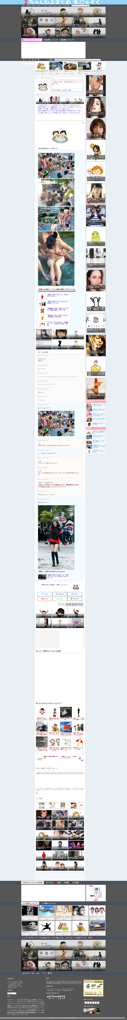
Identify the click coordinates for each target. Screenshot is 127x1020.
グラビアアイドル (37, 1001)
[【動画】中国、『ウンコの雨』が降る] (78, 741)
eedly (38, 5)
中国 (38, 94)
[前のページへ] (48, 60)
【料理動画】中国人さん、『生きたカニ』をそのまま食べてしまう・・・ (41, 719)
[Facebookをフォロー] (70, 605)
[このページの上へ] (50, 60)
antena (50, 5)
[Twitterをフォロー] (67, 605)
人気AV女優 (25, 1006)
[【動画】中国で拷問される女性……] (66, 712)
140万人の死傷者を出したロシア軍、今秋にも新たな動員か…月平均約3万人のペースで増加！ (60, 110)
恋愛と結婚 (19, 1007)
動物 (11, 1007)
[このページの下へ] (52, 60)
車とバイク (38, 1012)
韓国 (42, 1012)
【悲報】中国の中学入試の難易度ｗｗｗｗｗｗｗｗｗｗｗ (66, 749)
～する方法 (17, 1014)
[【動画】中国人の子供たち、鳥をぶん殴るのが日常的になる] (54, 741)
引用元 (83, 122)
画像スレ (16, 1010)
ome (23, 5)
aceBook (28, 5)
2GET (90, 938)
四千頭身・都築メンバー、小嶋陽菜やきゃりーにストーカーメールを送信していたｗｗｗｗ (59, 107)
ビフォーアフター (27, 1003)
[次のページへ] (49, 60)
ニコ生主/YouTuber (17, 1003)
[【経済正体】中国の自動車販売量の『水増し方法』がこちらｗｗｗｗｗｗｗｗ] (66, 727)
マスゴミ (13, 1005)
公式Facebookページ (52, 990)
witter (33, 5)
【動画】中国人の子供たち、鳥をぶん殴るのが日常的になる (53, 749)
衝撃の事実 (24, 1012)
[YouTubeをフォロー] (79, 605)
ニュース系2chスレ (12, 983)
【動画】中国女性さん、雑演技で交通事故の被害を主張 (41, 734)
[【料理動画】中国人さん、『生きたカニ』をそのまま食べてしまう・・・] (42, 712)
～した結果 (12, 1014)
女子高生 (15, 1007)
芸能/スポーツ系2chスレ (13, 986)
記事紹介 (10, 987)
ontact (59, 5)
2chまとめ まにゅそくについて (54, 989)
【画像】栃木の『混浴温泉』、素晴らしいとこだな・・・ (55, 584)
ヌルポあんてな (58, 938)
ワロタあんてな (44, 938)
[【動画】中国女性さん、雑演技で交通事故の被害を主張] (42, 727)
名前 (37, 793)
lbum (54, 5)
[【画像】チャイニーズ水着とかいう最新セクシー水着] (78, 712)
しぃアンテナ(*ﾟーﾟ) (29, 938)
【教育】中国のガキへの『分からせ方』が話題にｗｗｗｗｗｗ (78, 734)
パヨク (21, 1003)
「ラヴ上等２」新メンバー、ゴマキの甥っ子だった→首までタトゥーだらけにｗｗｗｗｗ (59, 105)
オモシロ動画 (27, 1001)
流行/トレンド (39, 1007)
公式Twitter (71, 989)
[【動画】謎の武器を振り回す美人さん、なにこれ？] (54, 712)
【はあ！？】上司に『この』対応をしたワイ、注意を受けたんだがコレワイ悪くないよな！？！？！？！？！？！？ (58, 485)
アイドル (20, 1001)
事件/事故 (19, 1005)
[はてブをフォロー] (73, 605)
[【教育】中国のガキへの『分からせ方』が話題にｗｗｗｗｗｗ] (78, 727)
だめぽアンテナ (81, 938)
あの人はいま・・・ (12, 999)
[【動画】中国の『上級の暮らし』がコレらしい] (54, 727)
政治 (24, 1007)
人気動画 (32, 1006)
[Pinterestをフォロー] (76, 605)
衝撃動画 (32, 1012)
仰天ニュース (39, 1005)
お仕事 (25, 999)
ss (42, 5)
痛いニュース (23, 1010)
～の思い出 (22, 1014)
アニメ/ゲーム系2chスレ (13, 981)
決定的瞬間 (35, 1007)
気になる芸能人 (29, 1007)
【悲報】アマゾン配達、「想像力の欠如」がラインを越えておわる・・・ (55, 108)
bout (45, 5)
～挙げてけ (26, 1014)
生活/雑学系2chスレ (12, 985)
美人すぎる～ (38, 1010)
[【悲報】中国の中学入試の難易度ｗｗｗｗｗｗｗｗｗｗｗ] (66, 741)
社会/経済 (31, 1010)
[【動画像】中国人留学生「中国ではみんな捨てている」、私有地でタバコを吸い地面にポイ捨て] (42, 741)
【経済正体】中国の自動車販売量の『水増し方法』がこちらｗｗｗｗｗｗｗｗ (66, 734)
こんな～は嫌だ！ (32, 999)
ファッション (34, 1003)
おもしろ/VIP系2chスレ (64, 90)
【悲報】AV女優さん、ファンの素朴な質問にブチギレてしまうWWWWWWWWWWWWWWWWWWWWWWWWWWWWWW (57, 290)
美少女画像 (16, 1012)
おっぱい (20, 999)
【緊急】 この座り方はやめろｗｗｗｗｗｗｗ (51, 571)
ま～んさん (15, 1001)
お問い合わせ (65, 989)
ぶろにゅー (69, 938)
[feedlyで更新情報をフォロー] (81, 605)
